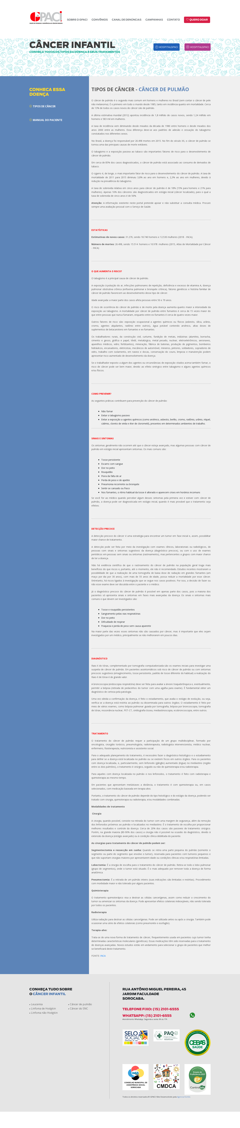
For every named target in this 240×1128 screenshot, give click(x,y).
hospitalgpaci (168, 47)
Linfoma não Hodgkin (44, 1013)
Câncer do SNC (79, 1008)
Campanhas (154, 20)
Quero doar (199, 20)
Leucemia (37, 1004)
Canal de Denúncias (126, 20)
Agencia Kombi (183, 1097)
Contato (173, 20)
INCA (103, 955)
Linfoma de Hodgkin (43, 1008)
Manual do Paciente (47, 120)
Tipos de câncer (44, 106)
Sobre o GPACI (77, 20)
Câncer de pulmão (81, 1004)
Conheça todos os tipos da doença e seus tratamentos (74, 52)
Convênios (100, 20)
